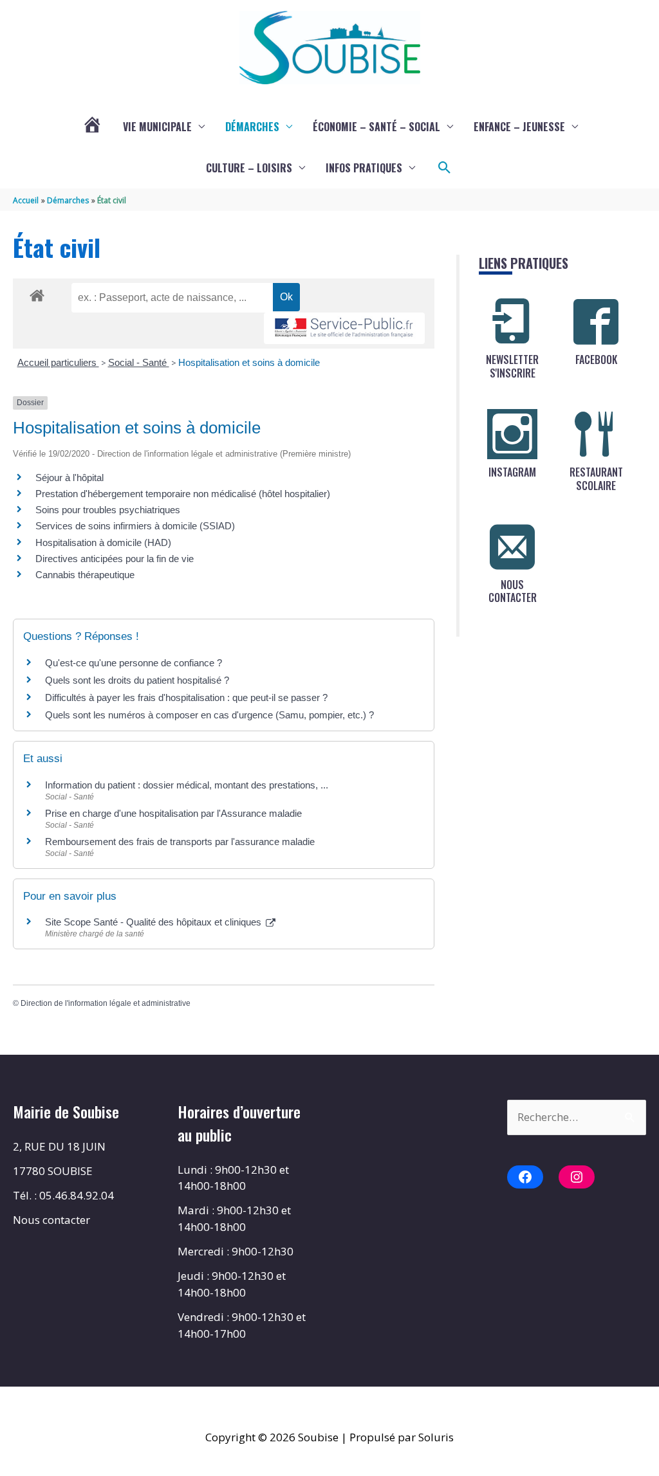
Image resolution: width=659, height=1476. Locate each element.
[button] (444, 167)
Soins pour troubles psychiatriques (107, 509)
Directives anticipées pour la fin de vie (114, 558)
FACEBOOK (596, 359)
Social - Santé (138, 362)
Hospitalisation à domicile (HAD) (103, 542)
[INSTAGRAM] (512, 434)
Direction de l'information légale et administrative (105, 1003)
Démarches (252, 126)
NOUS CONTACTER (512, 591)
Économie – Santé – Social (376, 126)
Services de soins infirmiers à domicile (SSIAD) (135, 525)
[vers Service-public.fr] (344, 328)
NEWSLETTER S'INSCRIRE (512, 366)
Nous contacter (51, 1219)
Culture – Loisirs (249, 168)
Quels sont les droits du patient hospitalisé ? (137, 680)
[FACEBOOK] (596, 321)
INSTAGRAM (512, 472)
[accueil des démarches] (37, 293)
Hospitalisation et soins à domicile (249, 362)
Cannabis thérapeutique (85, 574)
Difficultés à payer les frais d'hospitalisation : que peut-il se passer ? (186, 697)
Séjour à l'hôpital (69, 477)
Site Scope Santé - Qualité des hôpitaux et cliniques (154, 921)
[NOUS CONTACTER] (512, 547)
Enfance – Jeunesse (519, 126)
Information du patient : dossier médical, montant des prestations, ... (186, 784)
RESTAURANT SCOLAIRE (596, 478)
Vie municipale (157, 126)
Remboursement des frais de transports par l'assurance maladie (180, 841)
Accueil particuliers (58, 362)
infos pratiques (364, 168)
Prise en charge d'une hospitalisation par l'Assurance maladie (173, 813)
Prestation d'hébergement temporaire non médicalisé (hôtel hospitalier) (182, 493)
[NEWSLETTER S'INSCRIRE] (512, 321)
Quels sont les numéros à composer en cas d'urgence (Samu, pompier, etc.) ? (209, 714)
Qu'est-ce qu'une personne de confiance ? (133, 662)
